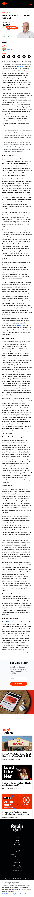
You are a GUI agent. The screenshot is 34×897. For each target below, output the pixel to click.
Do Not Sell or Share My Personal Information (14, 894)
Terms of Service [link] (17, 870)
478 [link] (19, 325)
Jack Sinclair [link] (22, 66)
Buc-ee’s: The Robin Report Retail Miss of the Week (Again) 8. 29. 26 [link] (16, 755)
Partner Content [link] (17, 859)
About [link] (17, 840)
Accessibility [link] (17, 868)
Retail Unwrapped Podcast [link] (17, 855)
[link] (4, 3)
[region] (17, 888)
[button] (4, 56)
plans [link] (28, 330)
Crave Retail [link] (11, 622)
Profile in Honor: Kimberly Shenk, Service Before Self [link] (16, 784)
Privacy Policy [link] (17, 866)
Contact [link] (17, 842)
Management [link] (6, 12)
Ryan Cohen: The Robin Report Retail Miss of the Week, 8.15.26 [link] (15, 813)
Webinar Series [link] (17, 857)
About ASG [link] (17, 845)
